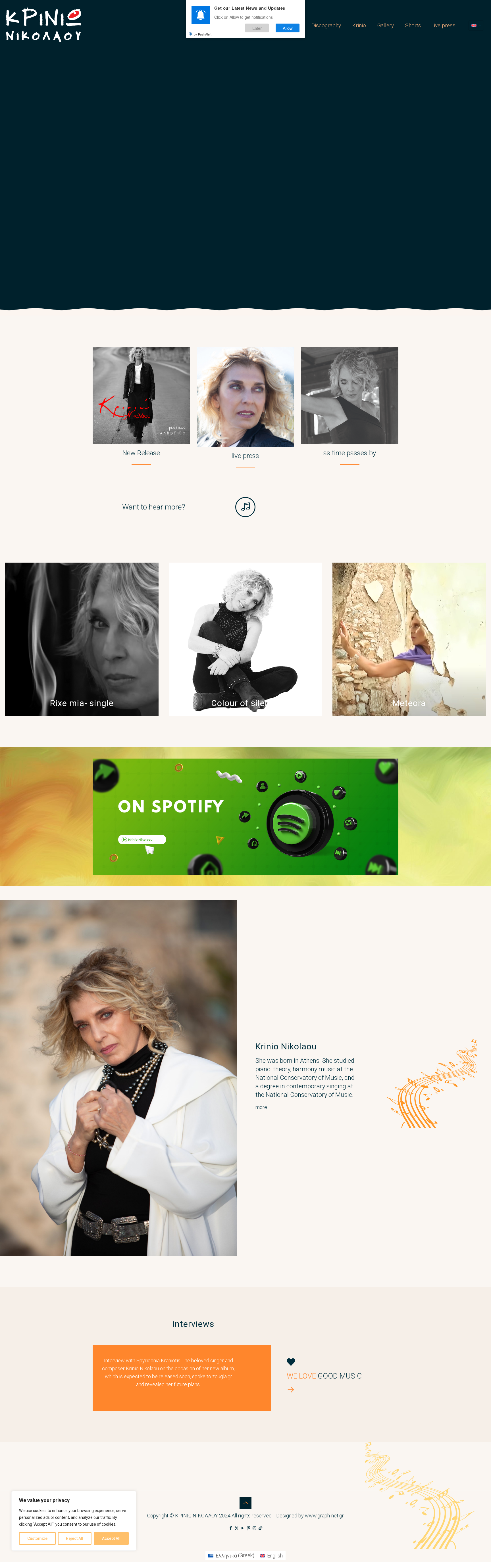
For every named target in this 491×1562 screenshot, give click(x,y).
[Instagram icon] (254, 1528)
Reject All (74, 1538)
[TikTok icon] (260, 1528)
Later (257, 28)
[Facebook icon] (230, 1528)
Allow (288, 28)
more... (262, 1107)
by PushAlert (202, 34)
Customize (37, 1538)
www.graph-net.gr (324, 1516)
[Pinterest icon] (248, 1528)
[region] (73, 1521)
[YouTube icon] (242, 1528)
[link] (245, 817)
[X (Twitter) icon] (236, 1528)
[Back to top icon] (245, 1503)
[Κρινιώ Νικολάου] (44, 25)
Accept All (111, 1538)
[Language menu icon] (476, 25)
